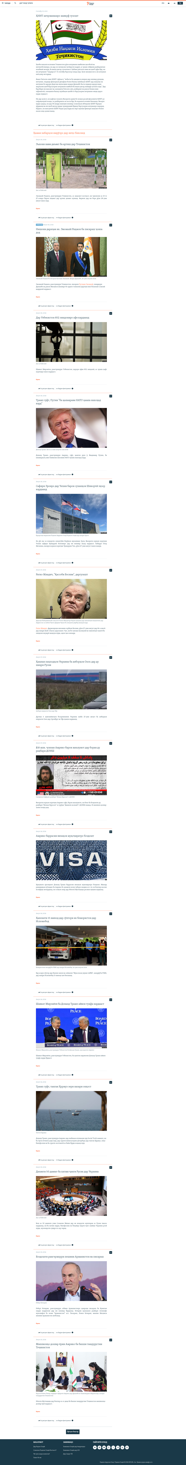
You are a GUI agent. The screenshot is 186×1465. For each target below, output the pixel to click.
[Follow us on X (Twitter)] (113, 1447)
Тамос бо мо (37, 1458)
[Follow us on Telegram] (118, 1447)
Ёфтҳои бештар (72, 1432)
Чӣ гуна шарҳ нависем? (41, 1454)
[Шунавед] (175, 3)
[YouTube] (169, 3)
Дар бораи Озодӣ (39, 1447)
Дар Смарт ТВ (67, 1454)
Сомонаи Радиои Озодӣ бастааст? (44, 1450)
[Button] (46, 125)
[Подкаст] (127, 1447)
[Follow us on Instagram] (108, 1447)
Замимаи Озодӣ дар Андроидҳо (74, 1447)
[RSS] (122, 1447)
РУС (163, 3)
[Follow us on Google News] (95, 1447)
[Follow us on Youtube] (104, 1447)
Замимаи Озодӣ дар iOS (71, 1450)
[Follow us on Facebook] (99, 1447)
